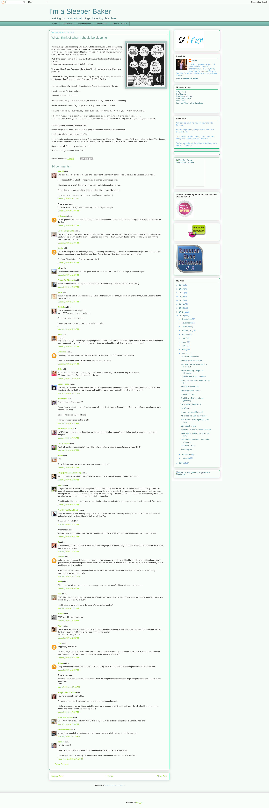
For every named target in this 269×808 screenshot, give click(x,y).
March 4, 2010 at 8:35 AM (68, 505)
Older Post (162, 776)
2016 (181, 293)
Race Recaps (102, 24)
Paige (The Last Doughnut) (69, 473)
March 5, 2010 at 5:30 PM (68, 724)
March (185, 353)
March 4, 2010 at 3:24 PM (68, 608)
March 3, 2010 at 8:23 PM (68, 275)
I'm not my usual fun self (192, 412)
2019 (181, 285)
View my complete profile (187, 79)
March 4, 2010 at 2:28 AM (68, 438)
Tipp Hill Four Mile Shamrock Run (196, 430)
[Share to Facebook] (89, 158)
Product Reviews (120, 24)
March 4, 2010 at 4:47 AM (68, 450)
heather (61, 742)
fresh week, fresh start (191, 404)
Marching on (186, 450)
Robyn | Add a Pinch (67, 692)
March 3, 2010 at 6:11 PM (68, 199)
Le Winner (185, 408)
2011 (181, 312)
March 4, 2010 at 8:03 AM (68, 480)
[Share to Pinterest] (92, 158)
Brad (60, 582)
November (186, 323)
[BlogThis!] (84, 158)
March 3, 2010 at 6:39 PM (68, 211)
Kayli (60, 626)
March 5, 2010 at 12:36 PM (69, 687)
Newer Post (57, 776)
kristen (61, 614)
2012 (181, 308)
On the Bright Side (66, 231)
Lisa (59, 643)
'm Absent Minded (185, 96)
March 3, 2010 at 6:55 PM (68, 226)
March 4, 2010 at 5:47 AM (68, 468)
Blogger (139, 802)
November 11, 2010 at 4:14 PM (70, 759)
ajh (59, 268)
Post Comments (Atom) (115, 785)
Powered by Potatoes (190, 390)
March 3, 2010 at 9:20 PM (68, 329)
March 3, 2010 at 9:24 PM (68, 347)
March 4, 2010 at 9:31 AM (68, 551)
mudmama (62, 399)
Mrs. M (61, 171)
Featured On (67, 24)
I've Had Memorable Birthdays (189, 103)
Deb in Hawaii (64, 443)
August (185, 334)
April (184, 349)
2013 (181, 304)
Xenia (60, 248)
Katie (60, 292)
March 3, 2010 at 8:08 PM (68, 263)
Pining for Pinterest (66, 280)
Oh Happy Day (187, 394)
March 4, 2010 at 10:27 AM (69, 576)
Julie (60, 335)
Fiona (60, 456)
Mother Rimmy (64, 730)
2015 (181, 296)
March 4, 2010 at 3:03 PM (68, 589)
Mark (60, 485)
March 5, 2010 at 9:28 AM (68, 670)
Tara (59, 594)
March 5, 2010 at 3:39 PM (68, 712)
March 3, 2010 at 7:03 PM (68, 243)
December (186, 319)
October (185, 326)
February (186, 454)
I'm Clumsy (181, 94)
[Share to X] (86, 158)
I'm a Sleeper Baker (80, 11)
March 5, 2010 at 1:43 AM (68, 658)
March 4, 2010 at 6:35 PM (68, 621)
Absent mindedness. (190, 387)
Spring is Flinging (188, 426)
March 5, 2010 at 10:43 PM (69, 736)
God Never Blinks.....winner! (193, 377)
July (184, 338)
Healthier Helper (188, 446)
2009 (181, 463)
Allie (60, 369)
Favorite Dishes (84, 24)
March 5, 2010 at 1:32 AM (68, 638)
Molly (194, 60)
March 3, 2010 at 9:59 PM (68, 364)
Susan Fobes (63, 384)
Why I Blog (181, 92)
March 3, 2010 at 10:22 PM (69, 393)
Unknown (62, 216)
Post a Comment (62, 764)
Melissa (61, 557)
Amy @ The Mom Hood (68, 510)
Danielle (61, 307)
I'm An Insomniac (183, 98)
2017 (181, 289)
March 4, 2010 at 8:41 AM (68, 524)
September (187, 330)
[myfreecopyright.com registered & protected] (197, 475)
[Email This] (81, 158)
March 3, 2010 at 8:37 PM (68, 287)
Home (54, 24)
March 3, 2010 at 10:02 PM (69, 379)
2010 (181, 316)
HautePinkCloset (65, 429)
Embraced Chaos (65, 717)
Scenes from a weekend (191, 360)
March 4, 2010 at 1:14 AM (68, 423)
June (184, 342)
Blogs (60, 663)
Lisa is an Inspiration (190, 357)
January (185, 458)
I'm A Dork (180, 101)
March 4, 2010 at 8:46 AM (68, 537)
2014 (181, 300)
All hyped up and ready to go (194, 416)
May (184, 346)
